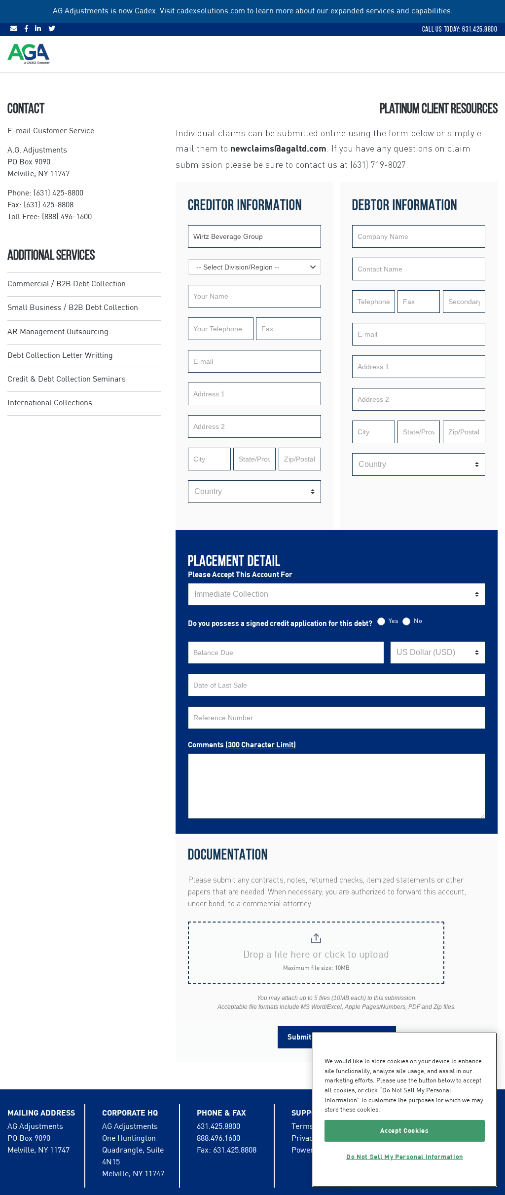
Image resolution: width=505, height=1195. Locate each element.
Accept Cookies (404, 1130)
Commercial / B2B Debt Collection (66, 284)
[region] (404, 1109)
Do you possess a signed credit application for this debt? (280, 623)
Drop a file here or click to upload (316, 955)
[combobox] (254, 267)
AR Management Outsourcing (57, 332)
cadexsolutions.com (211, 11)
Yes (392, 621)
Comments (242, 745)
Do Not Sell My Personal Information (404, 1157)
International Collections (49, 403)
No (417, 621)
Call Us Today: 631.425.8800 (460, 29)
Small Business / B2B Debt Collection (72, 308)
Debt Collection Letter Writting (60, 356)
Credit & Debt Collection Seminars (66, 380)
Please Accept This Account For (240, 574)
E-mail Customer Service (50, 131)
